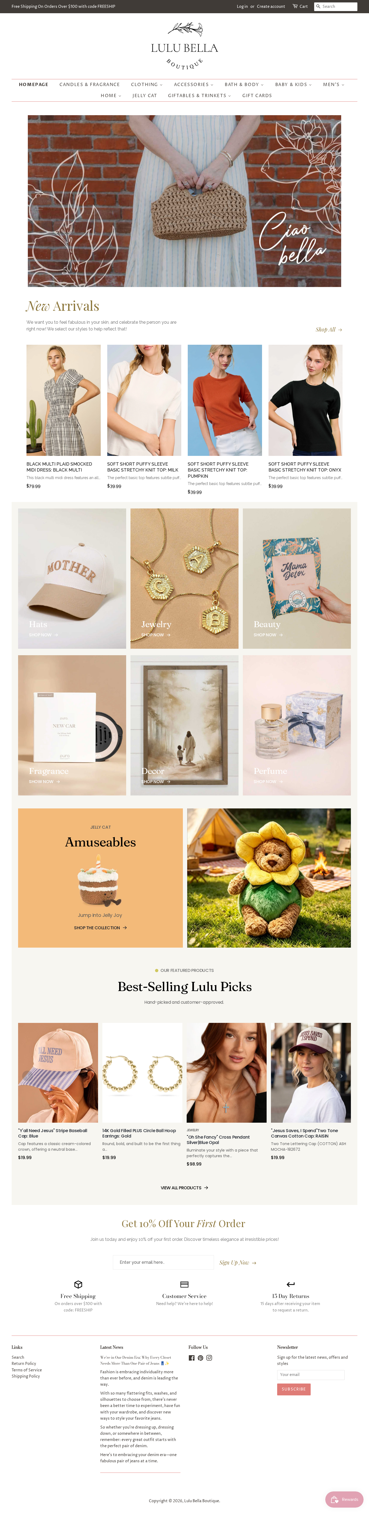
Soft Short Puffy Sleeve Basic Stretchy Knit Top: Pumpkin (218, 470)
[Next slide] (341, 1076)
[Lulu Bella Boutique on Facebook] (192, 1359)
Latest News (111, 1347)
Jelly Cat (145, 96)
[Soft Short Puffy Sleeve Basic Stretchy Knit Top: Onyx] (306, 403)
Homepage (34, 85)
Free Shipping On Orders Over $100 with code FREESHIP (63, 6)
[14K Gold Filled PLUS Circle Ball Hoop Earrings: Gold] (142, 1075)
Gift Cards (257, 96)
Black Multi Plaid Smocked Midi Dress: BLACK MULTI (59, 467)
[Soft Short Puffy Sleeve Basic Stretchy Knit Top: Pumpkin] (225, 403)
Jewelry (193, 1130)
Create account (271, 6)
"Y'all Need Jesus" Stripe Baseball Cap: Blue (52, 1133)
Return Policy (24, 1363)
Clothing (145, 85)
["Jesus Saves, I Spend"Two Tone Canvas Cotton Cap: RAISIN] (311, 1075)
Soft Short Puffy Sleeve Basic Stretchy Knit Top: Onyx (305, 467)
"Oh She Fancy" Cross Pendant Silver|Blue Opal (218, 1140)
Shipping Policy (26, 1376)
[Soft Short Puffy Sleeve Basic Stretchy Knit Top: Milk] (144, 403)
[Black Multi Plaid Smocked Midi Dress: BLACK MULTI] (63, 403)
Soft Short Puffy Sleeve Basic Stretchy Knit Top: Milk (142, 467)
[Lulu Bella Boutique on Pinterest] (200, 1359)
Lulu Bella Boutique (201, 1501)
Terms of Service (27, 1370)
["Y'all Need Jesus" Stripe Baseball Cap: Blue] (58, 1075)
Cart (304, 6)
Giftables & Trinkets (198, 96)
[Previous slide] (27, 1076)
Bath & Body (243, 85)
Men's (332, 85)
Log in (242, 6)
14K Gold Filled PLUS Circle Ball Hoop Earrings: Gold (139, 1133)
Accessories (192, 85)
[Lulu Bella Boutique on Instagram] (209, 1359)
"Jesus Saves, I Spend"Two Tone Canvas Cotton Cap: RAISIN (304, 1133)
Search (18, 1357)
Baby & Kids (292, 85)
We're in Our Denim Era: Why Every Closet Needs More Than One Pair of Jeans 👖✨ (135, 1360)
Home (109, 96)
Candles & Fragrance (89, 85)
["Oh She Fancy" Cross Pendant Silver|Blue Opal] (227, 1075)
